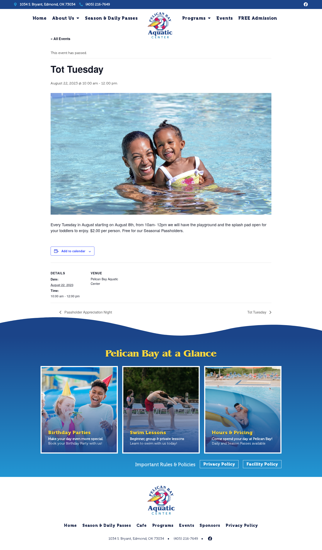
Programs (194, 18)
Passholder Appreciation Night (88, 312)
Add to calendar (73, 251)
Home (40, 18)
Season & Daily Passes (111, 18)
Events (224, 18)
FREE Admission (257, 18)
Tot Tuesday (257, 312)
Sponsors (210, 525)
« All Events (60, 38)
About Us (63, 18)
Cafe (141, 525)
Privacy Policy (242, 525)
